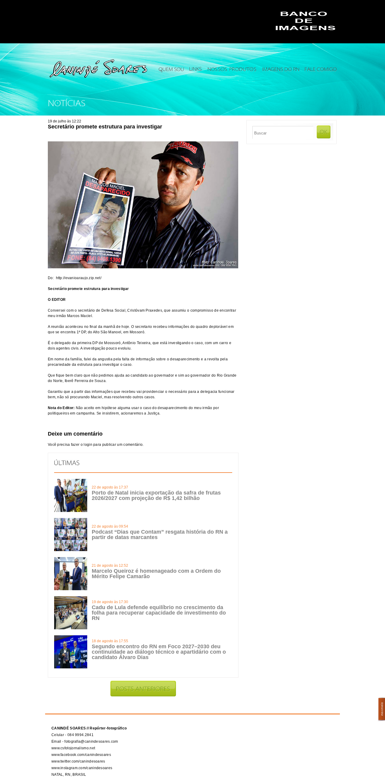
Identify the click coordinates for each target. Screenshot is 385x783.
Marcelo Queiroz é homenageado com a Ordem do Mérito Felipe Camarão (156, 573)
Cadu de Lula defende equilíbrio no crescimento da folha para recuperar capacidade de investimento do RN (159, 612)
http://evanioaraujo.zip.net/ (78, 278)
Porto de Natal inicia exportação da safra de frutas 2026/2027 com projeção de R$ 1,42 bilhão (156, 495)
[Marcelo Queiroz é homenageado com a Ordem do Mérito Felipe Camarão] (70, 589)
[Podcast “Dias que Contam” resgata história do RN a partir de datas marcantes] (70, 550)
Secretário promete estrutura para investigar (105, 127)
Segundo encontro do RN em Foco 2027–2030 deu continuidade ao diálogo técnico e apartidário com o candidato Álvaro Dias (159, 651)
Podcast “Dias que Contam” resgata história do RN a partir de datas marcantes (160, 534)
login (88, 444)
